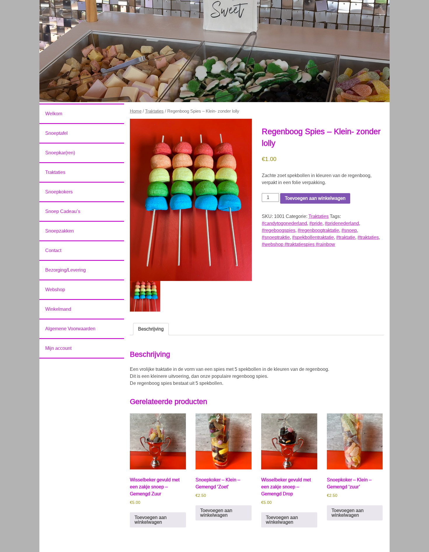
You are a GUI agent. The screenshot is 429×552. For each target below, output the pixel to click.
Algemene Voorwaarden (70, 328)
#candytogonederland (284, 223)
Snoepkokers (59, 191)
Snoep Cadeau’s (62, 211)
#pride (315, 223)
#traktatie (345, 237)
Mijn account (58, 348)
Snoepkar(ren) (60, 152)
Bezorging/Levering (65, 270)
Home (136, 111)
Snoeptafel (56, 133)
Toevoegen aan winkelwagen (315, 198)
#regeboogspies (278, 230)
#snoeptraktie (276, 237)
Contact (53, 250)
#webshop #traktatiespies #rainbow (298, 244)
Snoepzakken (59, 230)
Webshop (55, 289)
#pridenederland (342, 223)
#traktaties (368, 237)
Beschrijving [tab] (151, 328)
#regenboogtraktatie (318, 230)
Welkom (53, 113)
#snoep (349, 230)
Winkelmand (58, 309)
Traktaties (154, 111)
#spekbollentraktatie (313, 237)
